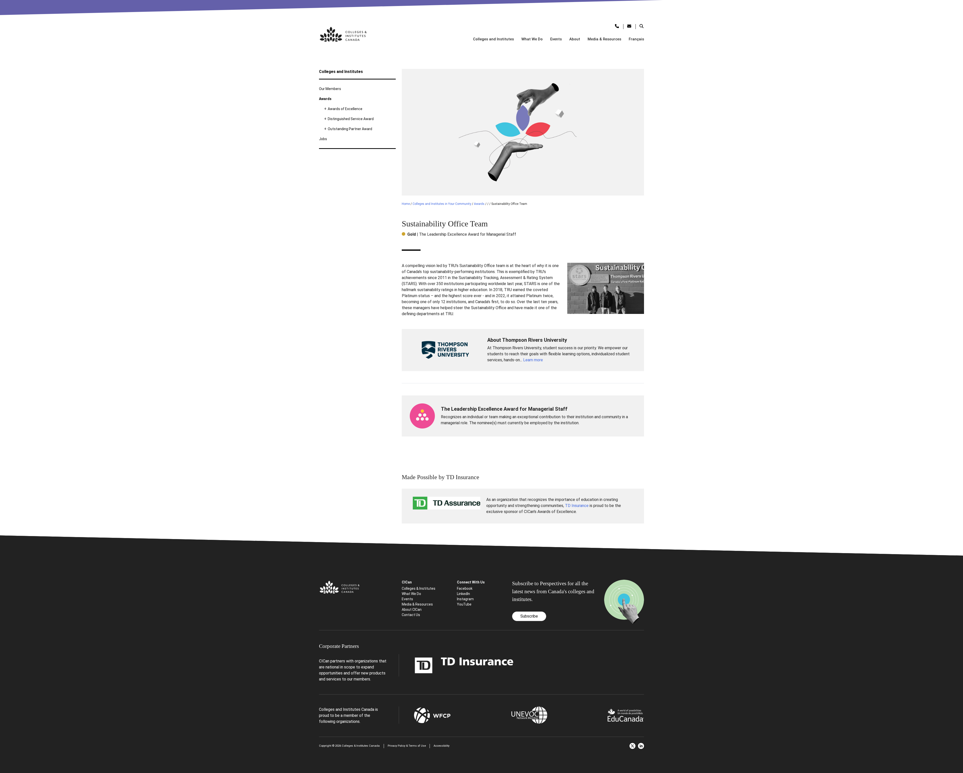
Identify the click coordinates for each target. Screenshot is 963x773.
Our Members (330, 89)
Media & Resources (604, 39)
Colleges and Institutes (493, 39)
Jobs (323, 139)
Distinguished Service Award (351, 119)
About (574, 39)
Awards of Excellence (345, 109)
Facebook (464, 588)
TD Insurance (577, 505)
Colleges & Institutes (418, 588)
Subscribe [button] (529, 616)
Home (406, 204)
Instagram (465, 599)
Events (556, 39)
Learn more (533, 360)
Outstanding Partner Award (350, 129)
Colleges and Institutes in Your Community (442, 204)
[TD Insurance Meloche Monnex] (464, 665)
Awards (325, 99)
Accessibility (441, 745)
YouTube (464, 604)
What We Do (532, 39)
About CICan (412, 610)
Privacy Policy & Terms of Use (407, 745)
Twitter (632, 746)
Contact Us (411, 615)
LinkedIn (463, 594)
